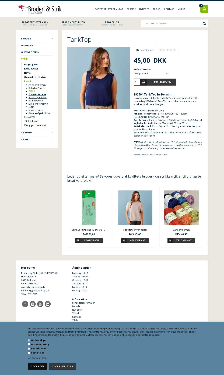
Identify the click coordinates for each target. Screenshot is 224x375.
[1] (161, 50)
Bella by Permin (37, 88)
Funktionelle (38, 348)
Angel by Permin (37, 84)
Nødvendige (38, 340)
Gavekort (27, 45)
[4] (172, 50)
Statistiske (37, 352)
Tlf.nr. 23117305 (29, 294)
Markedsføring (40, 344)
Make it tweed (36, 110)
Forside (131, 9)
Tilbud (157, 9)
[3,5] (170, 50)
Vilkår (182, 9)
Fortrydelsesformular (109, 9)
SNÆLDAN (29, 116)
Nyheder (144, 9)
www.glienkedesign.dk (33, 287)
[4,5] (173, 50)
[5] (175, 50)
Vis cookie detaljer (37, 357)
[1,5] (163, 50)
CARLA (32, 91)
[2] (165, 50)
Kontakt (169, 9)
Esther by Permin (38, 97)
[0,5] (159, 50)
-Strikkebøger (31, 121)
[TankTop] (98, 78)
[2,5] (166, 50)
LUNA (31, 106)
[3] (168, 50)
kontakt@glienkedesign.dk (35, 290)
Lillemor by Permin (38, 103)
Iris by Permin (36, 100)
